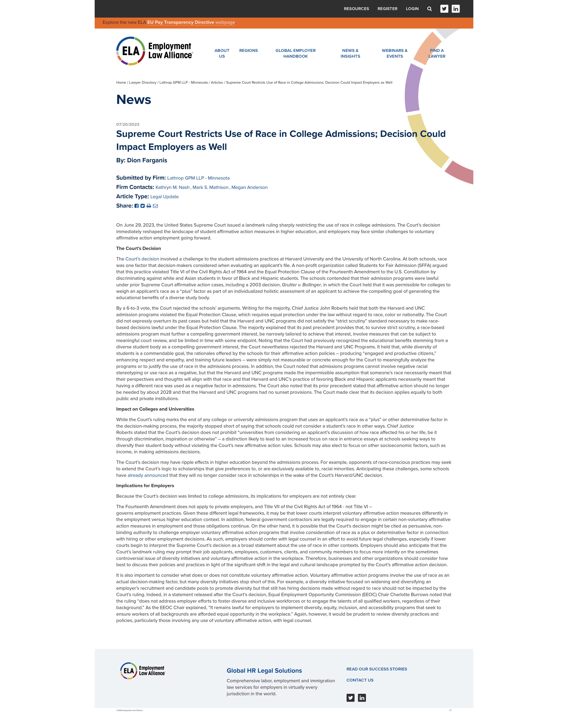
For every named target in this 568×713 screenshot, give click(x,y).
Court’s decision (142, 259)
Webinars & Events (395, 53)
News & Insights (350, 53)
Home (121, 82)
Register (387, 8)
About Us (222, 53)
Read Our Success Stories (377, 669)
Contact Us (360, 680)
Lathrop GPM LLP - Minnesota (183, 82)
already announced (148, 475)
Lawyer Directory (142, 82)
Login (412, 8)
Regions (248, 50)
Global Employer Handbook (296, 53)
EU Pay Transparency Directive (181, 22)
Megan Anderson (249, 187)
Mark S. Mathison (211, 187)
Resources (356, 8)
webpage (225, 22)
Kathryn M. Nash (173, 187)
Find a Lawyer (437, 53)
